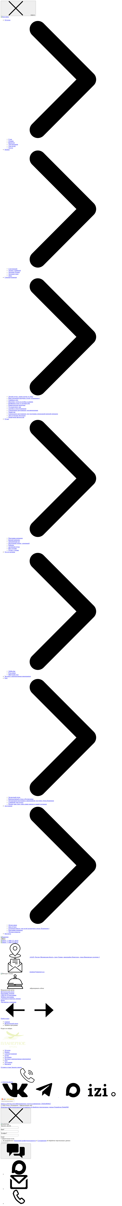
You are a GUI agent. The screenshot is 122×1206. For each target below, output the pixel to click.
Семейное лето (13, 400)
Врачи (3, 1000)
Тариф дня (11, 412)
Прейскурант (5, 1018)
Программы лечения (7, 993)
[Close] (16, 1115)
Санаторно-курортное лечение (11, 998)
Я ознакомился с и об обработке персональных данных (36, 1140)
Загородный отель (14, 797)
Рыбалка (11, 545)
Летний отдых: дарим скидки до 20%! (20, 396)
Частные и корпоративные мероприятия (18, 676)
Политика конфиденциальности (11, 1107)
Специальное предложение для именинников (23, 410)
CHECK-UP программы (8, 995)
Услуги (10, 148)
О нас (10, 139)
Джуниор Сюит (13, 274)
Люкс (10, 275)
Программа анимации (15, 538)
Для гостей (12, 146)
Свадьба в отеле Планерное (17, 408)
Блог (6, 678)
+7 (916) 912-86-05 (7, 1082)
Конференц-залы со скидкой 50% (19, 403)
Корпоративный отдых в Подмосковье (20, 799)
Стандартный (12, 269)
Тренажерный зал (14, 541)
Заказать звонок (16, 1067)
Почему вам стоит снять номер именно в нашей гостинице (27, 804)
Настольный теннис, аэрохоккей (19, 543)
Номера (7, 149)
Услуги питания (10, 552)
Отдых (7, 419)
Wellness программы (7, 997)
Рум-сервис (12, 673)
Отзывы (11, 141)
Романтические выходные (16, 405)
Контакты (8, 933)
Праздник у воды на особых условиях (20, 402)
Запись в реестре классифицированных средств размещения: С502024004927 (26, 1103)
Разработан (61, 1107)
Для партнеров (13, 144)
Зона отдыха (12, 927)
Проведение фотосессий (16, 417)
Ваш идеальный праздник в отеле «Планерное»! (24, 398)
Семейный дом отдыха (15, 802)
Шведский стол (13, 674)
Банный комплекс (14, 540)
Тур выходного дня (14, 407)
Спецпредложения (11, 277)
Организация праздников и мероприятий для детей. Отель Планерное (31, 801)
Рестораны (8, 1057)
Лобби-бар (11, 671)
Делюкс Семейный (14, 270)
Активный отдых (14, 547)
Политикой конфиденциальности (25, 1140)
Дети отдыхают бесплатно (17, 415)
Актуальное (8, 806)
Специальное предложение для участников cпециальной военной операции (33, 414)
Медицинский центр (7, 992)
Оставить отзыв (6, 1067)
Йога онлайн (12, 548)
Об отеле (7, 20)
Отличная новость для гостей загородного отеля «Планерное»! (28, 928)
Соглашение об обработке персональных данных (38, 1107)
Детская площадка (14, 932)
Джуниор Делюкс (14, 272)
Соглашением (41, 1140)
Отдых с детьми (13, 550)
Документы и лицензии (8, 1002)
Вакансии (11, 143)
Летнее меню (12, 925)
